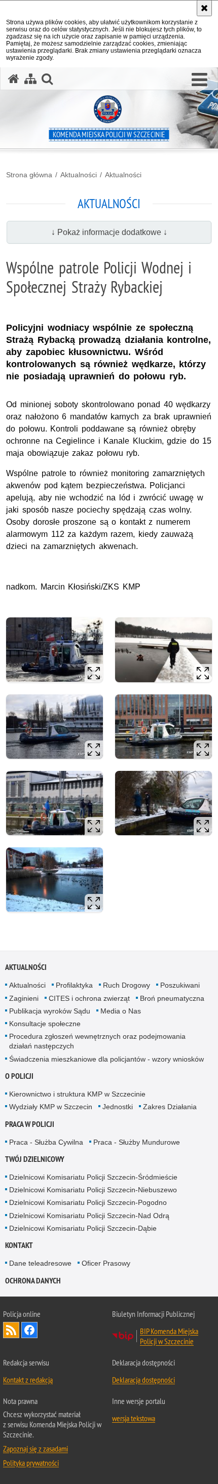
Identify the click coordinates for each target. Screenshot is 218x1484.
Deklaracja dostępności (143, 1380)
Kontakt (19, 1245)
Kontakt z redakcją (28, 1380)
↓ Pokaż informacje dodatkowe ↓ (109, 232)
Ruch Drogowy (126, 985)
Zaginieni (24, 998)
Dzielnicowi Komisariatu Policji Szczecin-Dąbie (83, 1228)
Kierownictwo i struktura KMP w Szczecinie (77, 1094)
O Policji (19, 1076)
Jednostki (117, 1107)
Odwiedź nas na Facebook (29, 1330)
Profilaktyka (74, 985)
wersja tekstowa (133, 1418)
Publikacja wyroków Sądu (49, 1011)
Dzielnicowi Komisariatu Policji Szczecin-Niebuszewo (93, 1190)
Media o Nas (120, 1011)
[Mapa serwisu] (30, 78)
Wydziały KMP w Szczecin (50, 1107)
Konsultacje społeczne (45, 1024)
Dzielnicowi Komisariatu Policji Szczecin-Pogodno (88, 1202)
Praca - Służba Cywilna (46, 1142)
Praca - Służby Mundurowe (136, 1142)
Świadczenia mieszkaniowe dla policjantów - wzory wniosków (106, 1059)
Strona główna (29, 175)
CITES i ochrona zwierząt (89, 998)
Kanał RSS (11, 1330)
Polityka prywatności (31, 1463)
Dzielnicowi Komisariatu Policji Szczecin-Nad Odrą (89, 1216)
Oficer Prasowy (106, 1263)
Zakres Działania (170, 1107)
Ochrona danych (33, 1280)
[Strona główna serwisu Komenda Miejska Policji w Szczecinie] (13, 78)
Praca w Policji (29, 1124)
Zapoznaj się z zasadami (35, 1448)
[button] (199, 80)
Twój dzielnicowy (34, 1159)
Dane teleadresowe (40, 1263)
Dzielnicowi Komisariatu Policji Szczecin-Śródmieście (93, 1177)
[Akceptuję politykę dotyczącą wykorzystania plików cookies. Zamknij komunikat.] (204, 8)
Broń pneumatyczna (172, 998)
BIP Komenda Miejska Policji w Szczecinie (169, 1336)
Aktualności (78, 175)
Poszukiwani (180, 985)
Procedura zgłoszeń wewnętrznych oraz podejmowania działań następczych (97, 1041)
